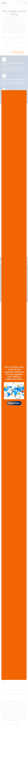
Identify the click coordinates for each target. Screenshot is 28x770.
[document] (14, 385)
